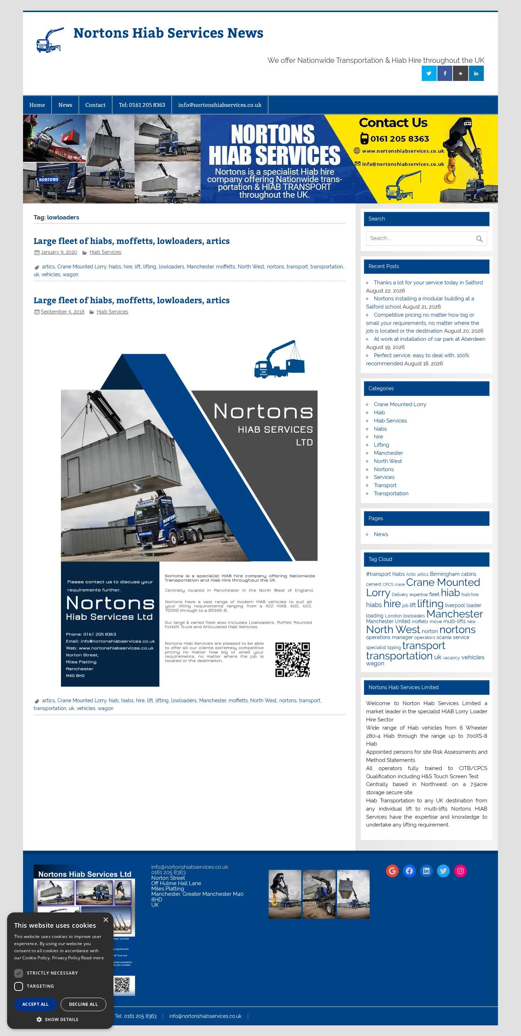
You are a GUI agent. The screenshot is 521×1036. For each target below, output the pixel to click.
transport (297, 266)
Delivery (400, 594)
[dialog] (60, 970)
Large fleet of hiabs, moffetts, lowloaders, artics (132, 240)
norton (430, 631)
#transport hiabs (385, 574)
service (461, 637)
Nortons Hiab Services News (168, 32)
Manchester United (388, 621)
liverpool (455, 605)
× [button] (105, 920)
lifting (149, 266)
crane (400, 584)
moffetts (225, 266)
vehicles (50, 274)
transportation (326, 266)
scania (444, 637)
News (65, 105)
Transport (385, 485)
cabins (468, 574)
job (405, 605)
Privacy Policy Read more (78, 958)
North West (251, 266)
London (393, 615)
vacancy (451, 657)
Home (37, 105)
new (471, 621)
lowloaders (171, 266)
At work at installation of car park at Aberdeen (430, 339)
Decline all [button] (83, 1004)
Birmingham (445, 574)
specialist (376, 647)
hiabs (115, 266)
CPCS (388, 584)
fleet (434, 594)
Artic (411, 574)
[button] (60, 1019)
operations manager (389, 637)
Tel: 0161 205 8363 (142, 105)
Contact (95, 105)
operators (424, 637)
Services (384, 477)
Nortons (384, 469)
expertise (419, 594)
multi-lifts (454, 621)
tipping (394, 647)
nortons (275, 266)
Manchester (200, 266)
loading (374, 615)
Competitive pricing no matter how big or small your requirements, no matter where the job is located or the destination (422, 323)
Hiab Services (105, 252)
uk (36, 274)
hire (128, 266)
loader (473, 605)
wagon (70, 274)
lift (138, 266)
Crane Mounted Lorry (81, 266)
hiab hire (469, 594)
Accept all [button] (35, 1004)
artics (48, 266)
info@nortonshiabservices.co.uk (220, 105)
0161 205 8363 (168, 872)
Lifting (381, 445)
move (436, 621)
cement (373, 584)
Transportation (391, 493)
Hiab (379, 412)
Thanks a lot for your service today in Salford (428, 282)
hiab (114, 700)
